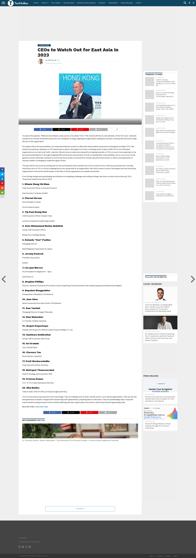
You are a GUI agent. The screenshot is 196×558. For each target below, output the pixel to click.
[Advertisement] (98, 23)
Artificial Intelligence (86, 3)
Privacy (168, 556)
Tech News (55, 3)
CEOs (38, 407)
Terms (175, 556)
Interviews (113, 3)
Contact (160, 556)
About (152, 556)
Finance (102, 3)
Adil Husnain (52, 60)
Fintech (44, 3)
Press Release (127, 3)
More (138, 3)
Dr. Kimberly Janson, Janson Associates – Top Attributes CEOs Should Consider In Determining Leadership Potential (70, 440)
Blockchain (69, 3)
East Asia (44, 407)
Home (35, 3)
